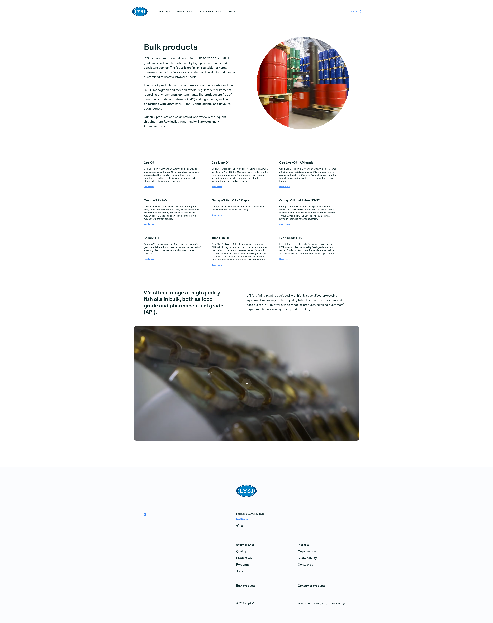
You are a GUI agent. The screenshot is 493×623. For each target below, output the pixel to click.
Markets (303, 545)
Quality (241, 551)
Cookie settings (338, 603)
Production (244, 558)
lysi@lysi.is (242, 519)
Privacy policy (320, 603)
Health (232, 11)
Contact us (305, 565)
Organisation (307, 551)
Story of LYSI (245, 545)
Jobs (239, 571)
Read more (149, 186)
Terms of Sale (304, 603)
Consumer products (210, 11)
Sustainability (307, 558)
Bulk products (184, 11)
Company (163, 11)
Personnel (243, 565)
